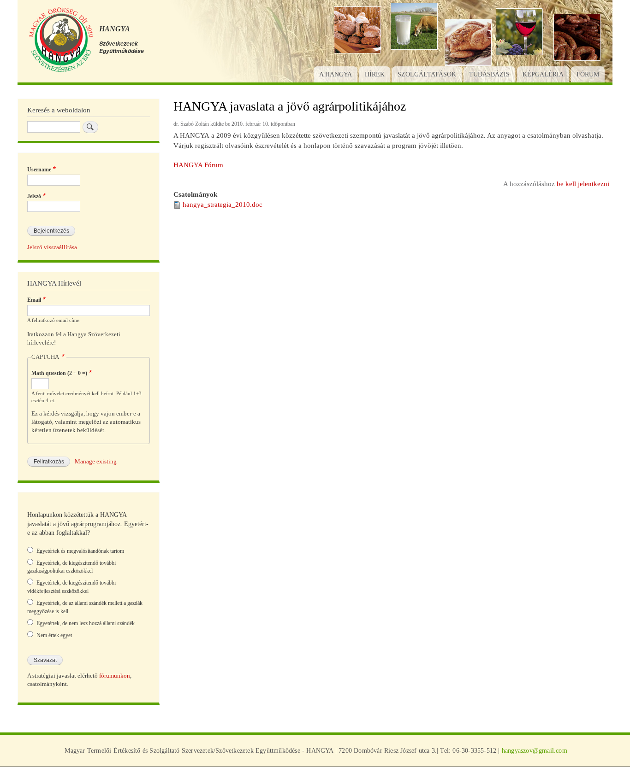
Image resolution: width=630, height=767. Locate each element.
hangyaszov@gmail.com (534, 750)
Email (34, 300)
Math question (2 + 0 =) (59, 373)
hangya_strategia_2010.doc (222, 204)
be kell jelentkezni (583, 183)
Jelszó (34, 196)
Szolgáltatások (427, 74)
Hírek (375, 74)
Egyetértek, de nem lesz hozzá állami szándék (85, 623)
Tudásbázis (489, 74)
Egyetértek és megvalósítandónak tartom (80, 551)
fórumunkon (114, 676)
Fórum (588, 74)
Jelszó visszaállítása (52, 247)
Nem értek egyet (54, 635)
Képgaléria (543, 74)
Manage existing (96, 461)
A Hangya (335, 74)
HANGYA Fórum (198, 165)
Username (39, 169)
